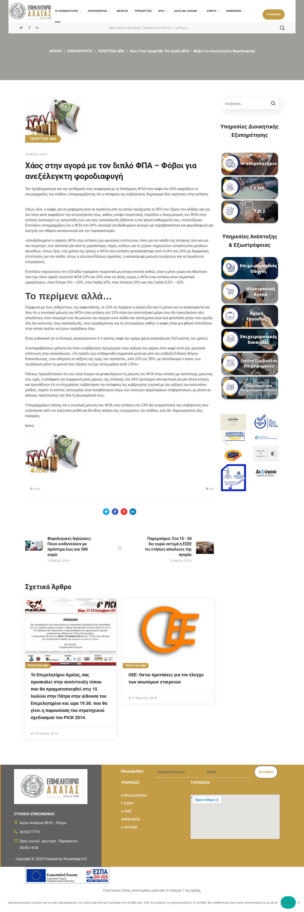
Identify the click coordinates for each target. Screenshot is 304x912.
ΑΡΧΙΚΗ (55, 51)
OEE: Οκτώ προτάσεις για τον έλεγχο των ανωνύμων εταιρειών (166, 678)
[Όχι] (298, 902)
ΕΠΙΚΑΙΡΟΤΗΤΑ (80, 51)
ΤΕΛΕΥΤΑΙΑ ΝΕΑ (111, 51)
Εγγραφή (266, 772)
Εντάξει (288, 902)
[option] (71, 668)
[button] (273, 14)
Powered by (65, 859)
